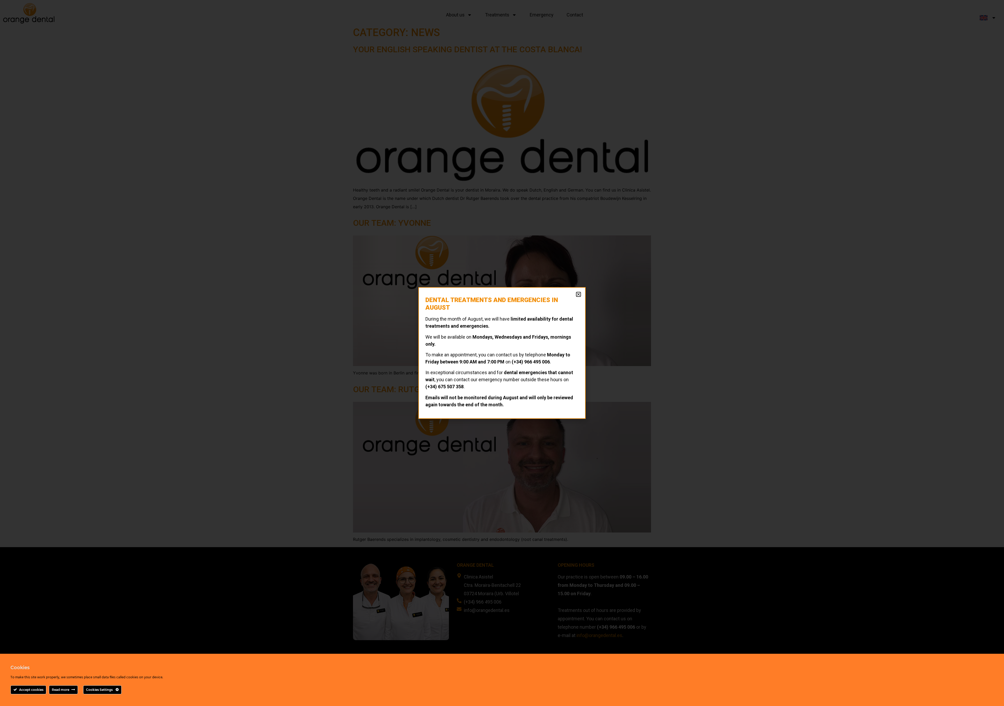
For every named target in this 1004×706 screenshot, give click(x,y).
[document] (502, 353)
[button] (578, 294)
